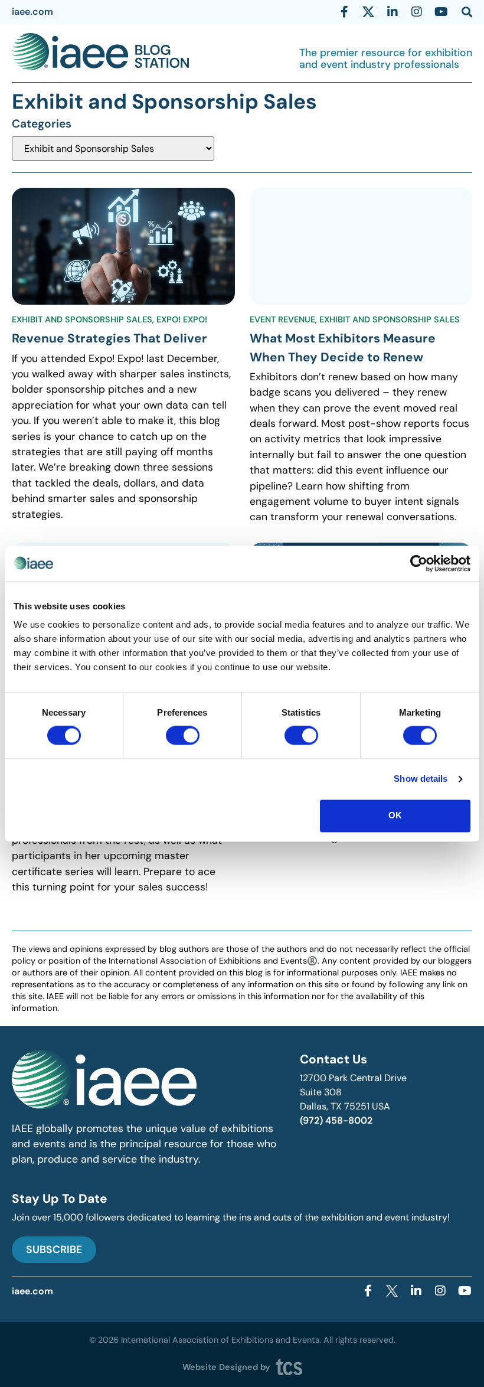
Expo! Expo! (181, 319)
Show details (420, 779)
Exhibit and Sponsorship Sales (82, 319)
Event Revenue (282, 319)
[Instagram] (416, 11)
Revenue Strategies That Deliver (109, 338)
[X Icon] (368, 11)
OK (395, 815)
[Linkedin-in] (392, 11)
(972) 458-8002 (336, 1120)
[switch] (183, 735)
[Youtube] (441, 11)
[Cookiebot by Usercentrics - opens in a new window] (418, 563)
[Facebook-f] (344, 11)
